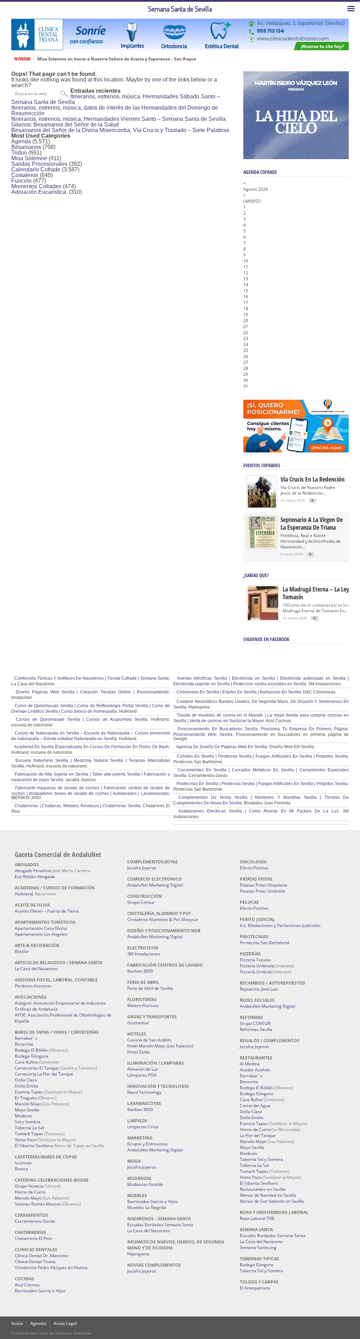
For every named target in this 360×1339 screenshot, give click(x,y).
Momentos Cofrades (36, 186)
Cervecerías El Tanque (37, 1068)
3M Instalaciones (143, 954)
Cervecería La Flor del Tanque (44, 1074)
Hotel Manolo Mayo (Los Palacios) (160, 1046)
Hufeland (24, 894)
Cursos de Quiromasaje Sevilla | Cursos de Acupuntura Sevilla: (80, 719)
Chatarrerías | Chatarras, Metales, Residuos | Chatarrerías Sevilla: (77, 805)
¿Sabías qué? (256, 575)
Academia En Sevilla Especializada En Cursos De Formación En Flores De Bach (91, 746)
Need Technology (144, 1092)
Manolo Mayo (28, 1104)
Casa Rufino (26, 1062)
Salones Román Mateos (38, 1204)
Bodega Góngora (31, 1056)
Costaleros (24, 175)
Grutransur (138, 1023)
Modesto (23, 1116)
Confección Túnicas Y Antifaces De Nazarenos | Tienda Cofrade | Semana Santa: (91, 678)
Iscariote (23, 1163)
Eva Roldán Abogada (35, 877)
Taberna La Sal (29, 1128)
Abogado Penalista (33, 871)
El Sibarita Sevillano (34, 1146)
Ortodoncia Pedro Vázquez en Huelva (51, 1268)
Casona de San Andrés (149, 1040)
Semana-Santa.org (258, 1247)
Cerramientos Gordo (35, 1221)
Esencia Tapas (29, 1092)
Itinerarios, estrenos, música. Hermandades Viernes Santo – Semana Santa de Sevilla (118, 119)
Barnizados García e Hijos (40, 1291)
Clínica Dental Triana (35, 1262)
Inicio (17, 1323)
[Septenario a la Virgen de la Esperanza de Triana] (262, 546)
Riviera (21, 1169)
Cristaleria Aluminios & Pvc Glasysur (162, 919)
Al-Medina (250, 1064)
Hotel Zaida (138, 1052)
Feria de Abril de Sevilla (150, 988)
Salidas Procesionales (39, 164)
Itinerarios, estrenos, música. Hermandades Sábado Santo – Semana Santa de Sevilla (115, 99)
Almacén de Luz (142, 1069)
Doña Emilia (26, 1086)
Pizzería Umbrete (257, 966)
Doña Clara (26, 1080)
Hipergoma (138, 1254)
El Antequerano (255, 1288)
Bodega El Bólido (31, 1050)
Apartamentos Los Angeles (41, 934)
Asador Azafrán (255, 1070)
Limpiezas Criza (142, 1127)
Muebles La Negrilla (146, 1207)
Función (21, 181)
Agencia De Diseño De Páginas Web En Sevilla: (221, 746)
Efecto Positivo (254, 868)
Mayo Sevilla (27, 1110)
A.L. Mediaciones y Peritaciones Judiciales (280, 925)
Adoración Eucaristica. (39, 192)
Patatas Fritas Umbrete (262, 891)
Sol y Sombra (27, 1122)
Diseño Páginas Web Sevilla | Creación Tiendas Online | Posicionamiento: (91, 692)
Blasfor (22, 951)
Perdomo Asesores (33, 986)
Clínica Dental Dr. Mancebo (41, 1256)
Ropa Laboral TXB (257, 1218)
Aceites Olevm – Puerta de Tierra (47, 911)
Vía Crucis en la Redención (313, 479)
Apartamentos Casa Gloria (41, 928)
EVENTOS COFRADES (261, 465)
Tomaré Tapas (29, 1134)
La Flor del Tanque (258, 1135)
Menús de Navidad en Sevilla (268, 1195)
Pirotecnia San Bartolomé (265, 943)
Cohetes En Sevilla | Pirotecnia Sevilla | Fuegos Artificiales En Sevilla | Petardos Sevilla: (262, 756)
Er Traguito (26, 1098)
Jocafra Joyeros (141, 868)
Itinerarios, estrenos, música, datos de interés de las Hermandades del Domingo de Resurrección (114, 110)
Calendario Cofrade (35, 169)
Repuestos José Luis (259, 989)
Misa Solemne (29, 158)
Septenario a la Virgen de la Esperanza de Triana (312, 523)
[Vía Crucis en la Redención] (262, 506)
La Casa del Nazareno (36, 969)
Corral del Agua (255, 1106)
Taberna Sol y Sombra (261, 1159)
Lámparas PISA (142, 1075)
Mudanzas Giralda (145, 1184)
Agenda (21, 141)
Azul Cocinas (27, 1285)
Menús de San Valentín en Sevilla (272, 1201)
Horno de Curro (30, 1192)
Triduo (19, 153)
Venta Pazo (26, 1140)
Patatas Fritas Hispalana (263, 885)
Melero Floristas (143, 1005)
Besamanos (26, 147)
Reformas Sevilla (256, 1029)
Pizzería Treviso (255, 960)
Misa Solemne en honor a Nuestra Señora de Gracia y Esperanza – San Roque (116, 59)
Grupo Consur (141, 902)
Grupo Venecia (29, 1186)
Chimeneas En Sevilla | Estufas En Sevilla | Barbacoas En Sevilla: (238, 692)
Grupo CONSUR (255, 1023)
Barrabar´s (26, 1038)
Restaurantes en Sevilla (262, 1189)
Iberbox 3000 (140, 971)
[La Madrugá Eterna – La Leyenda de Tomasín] (263, 619)
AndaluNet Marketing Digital (155, 885)
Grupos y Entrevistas (147, 1144)
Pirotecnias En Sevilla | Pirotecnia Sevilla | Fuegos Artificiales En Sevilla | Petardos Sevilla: (262, 783)
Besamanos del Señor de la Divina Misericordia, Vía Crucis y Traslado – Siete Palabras (120, 130)
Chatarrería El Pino (33, 1238)
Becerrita (24, 1044)
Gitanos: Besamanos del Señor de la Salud (65, 125)
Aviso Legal (65, 1323)
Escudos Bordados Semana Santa (160, 1225)
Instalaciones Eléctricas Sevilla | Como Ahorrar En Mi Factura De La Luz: (257, 811)
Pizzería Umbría (255, 972)
